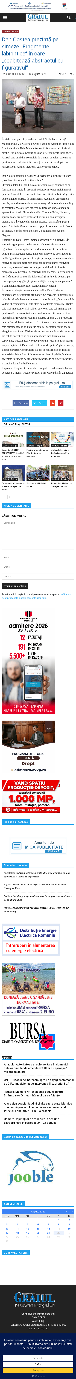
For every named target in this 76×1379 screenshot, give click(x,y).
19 (27, 1232)
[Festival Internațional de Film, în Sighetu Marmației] (38, 439)
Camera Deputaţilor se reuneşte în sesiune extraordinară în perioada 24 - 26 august (31, 1120)
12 (27, 1228)
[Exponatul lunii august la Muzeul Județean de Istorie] (13, 472)
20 (38, 1232)
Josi (6, 896)
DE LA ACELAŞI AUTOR (17, 424)
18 (17, 1232)
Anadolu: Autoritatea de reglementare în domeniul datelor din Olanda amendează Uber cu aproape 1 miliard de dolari (36, 1068)
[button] (70, 17)
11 (17, 1228)
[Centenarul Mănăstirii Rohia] (38, 472)
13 (38, 1228)
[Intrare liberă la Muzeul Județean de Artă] (62, 472)
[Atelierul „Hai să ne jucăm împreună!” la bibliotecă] (62, 439)
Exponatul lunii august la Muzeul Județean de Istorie (13, 486)
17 (6, 1232)
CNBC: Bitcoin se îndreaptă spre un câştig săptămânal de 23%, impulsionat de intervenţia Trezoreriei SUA (39, 1081)
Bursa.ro (7, 1057)
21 (48, 1232)
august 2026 (38, 1211)
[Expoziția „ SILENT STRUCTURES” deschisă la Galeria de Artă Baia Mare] (13, 439)
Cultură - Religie (10, 31)
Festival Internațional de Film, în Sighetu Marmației (37, 453)
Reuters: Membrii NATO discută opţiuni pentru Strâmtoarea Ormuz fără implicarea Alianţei (33, 1093)
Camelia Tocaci (15, 74)
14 (48, 1228)
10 (6, 1228)
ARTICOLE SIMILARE (16, 419)
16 (69, 1228)
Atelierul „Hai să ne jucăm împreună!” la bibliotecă (60, 453)
